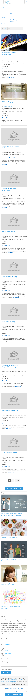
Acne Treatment (5, 12)
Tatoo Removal (4, 24)
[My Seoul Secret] (12, 1)
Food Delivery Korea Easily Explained (10, 537)
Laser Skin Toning (12, 12)
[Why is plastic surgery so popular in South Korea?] (14, 605)
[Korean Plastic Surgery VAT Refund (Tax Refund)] (14, 557)
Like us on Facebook (7, 645)
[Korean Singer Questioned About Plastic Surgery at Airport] (14, 581)
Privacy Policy (21, 679)
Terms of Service (5, 681)
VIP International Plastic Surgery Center (9, 53)
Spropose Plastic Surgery (9, 277)
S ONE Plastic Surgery (8, 322)
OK (8, 694)
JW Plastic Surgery (7, 102)
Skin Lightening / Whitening (14, 20)
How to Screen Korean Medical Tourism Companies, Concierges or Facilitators (11, 514)
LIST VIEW (2, 28)
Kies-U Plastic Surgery (8, 232)
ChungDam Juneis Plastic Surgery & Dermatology (10, 366)
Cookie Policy (13, 681)
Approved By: (5, 66)
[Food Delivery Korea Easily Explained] (14, 535)
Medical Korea (6, 69)
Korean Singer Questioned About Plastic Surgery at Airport (9, 583)
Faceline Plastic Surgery (9, 453)
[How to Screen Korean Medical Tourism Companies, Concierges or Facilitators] (14, 512)
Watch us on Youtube (8, 654)
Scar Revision (4, 20)
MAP (5, 28)
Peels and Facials (14, 16)
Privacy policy (17, 694)
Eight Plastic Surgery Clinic (10, 410)
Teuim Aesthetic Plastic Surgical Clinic (9, 189)
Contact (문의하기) (12, 679)
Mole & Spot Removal (4, 16)
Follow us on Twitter (8, 649)
